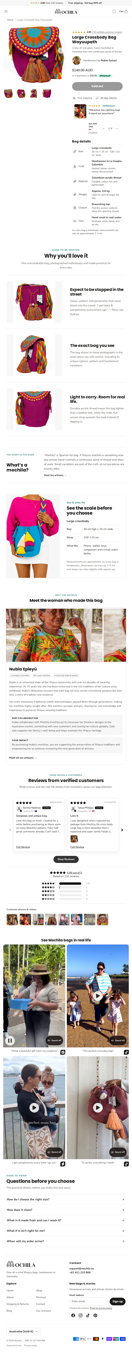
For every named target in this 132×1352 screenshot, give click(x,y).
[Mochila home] (20, 1264)
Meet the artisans (55, 475)
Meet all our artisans (23, 758)
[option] (34, 54)
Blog (9, 1311)
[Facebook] (72, 1315)
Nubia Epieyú (109, 60)
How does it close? (19, 1210)
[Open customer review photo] (74, 839)
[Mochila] (66, 11)
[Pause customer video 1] (10, 1040)
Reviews (41, 1297)
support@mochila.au (81, 1268)
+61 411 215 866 (80, 1272)
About (10, 1297)
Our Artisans (43, 1311)
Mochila (18, 1340)
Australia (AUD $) (21, 1331)
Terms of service (14, 1345)
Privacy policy (30, 1345)
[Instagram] (80, 1315)
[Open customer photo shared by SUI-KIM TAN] (80, 111)
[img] (24, 803)
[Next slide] (122, 830)
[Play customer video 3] (34, 1108)
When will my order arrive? (25, 1241)
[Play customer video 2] (98, 996)
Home (10, 19)
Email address (76, 1295)
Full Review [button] (23, 847)
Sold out (97, 86)
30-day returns (108, 98)
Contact (40, 1304)
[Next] (60, 50)
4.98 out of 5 (74, 873)
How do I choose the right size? (28, 1199)
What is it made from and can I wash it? (34, 1220)
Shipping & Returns (17, 1304)
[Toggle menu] (7, 11)
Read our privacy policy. (101, 1308)
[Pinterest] (95, 1315)
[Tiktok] (87, 1315)
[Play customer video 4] (98, 1108)
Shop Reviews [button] (66, 859)
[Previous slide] (10, 830)
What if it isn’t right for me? (26, 1231)
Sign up (118, 1301)
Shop (39, 1290)
